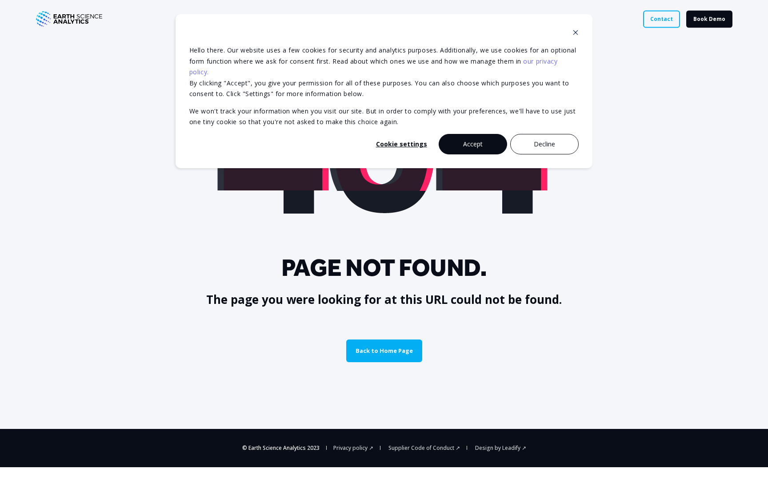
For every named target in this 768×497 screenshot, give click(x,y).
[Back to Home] (69, 19)
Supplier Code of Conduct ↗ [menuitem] (424, 448)
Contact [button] (661, 19)
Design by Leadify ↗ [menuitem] (500, 448)
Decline (544, 144)
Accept (473, 144)
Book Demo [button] (709, 19)
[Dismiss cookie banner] (575, 33)
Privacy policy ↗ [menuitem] (353, 448)
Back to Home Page (384, 351)
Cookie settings (401, 144)
